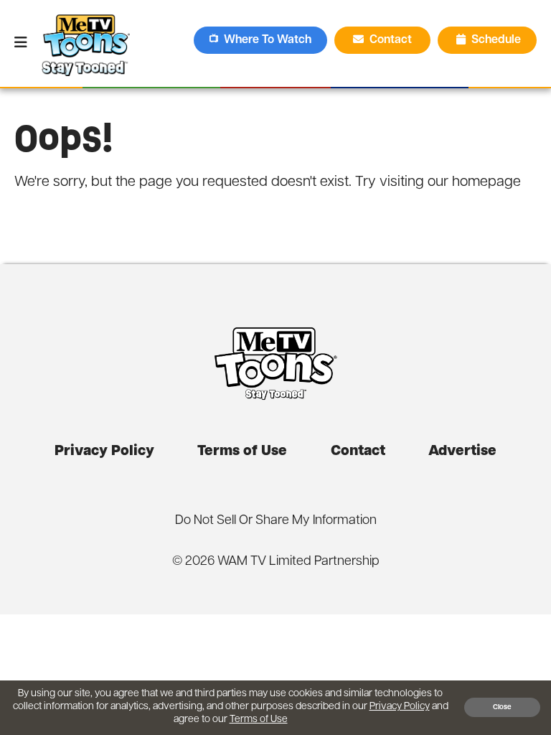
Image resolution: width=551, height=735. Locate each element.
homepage (486, 182)
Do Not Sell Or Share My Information (276, 521)
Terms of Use (242, 451)
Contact (392, 40)
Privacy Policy (104, 451)
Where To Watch (267, 40)
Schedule (496, 40)
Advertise (462, 451)
